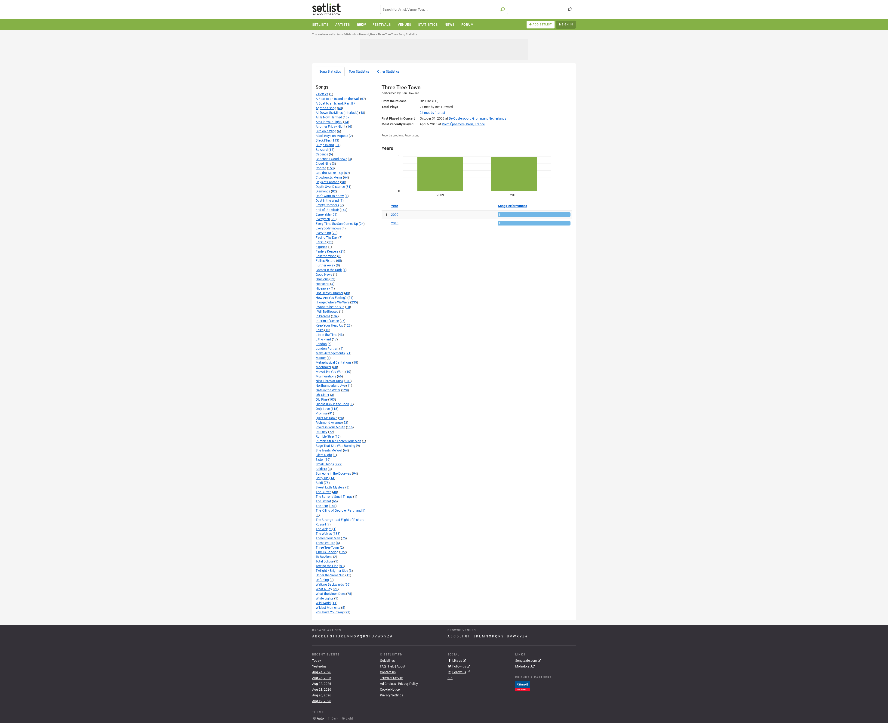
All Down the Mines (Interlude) (337, 112)
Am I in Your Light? (329, 122)
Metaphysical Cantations (334, 362)
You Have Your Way (330, 612)
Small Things (325, 464)
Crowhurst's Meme (329, 177)
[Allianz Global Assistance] (522, 685)
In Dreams (323, 316)
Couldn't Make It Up (329, 173)
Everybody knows (328, 228)
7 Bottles (322, 94)
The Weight (324, 529)
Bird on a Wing (326, 131)
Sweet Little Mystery (330, 487)
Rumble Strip (325, 436)
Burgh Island (325, 145)
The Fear (322, 506)
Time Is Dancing (327, 552)
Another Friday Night (330, 126)
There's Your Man (328, 538)
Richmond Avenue (329, 422)
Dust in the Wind (327, 200)
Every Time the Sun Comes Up (337, 224)
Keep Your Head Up (329, 325)
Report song (411, 135)
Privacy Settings (391, 695)
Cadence (322, 154)
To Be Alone (324, 557)
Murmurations (326, 376)
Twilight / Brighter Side (332, 570)
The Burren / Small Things (334, 496)
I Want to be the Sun (330, 307)
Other (388, 71)
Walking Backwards (330, 584)
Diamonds (323, 191)
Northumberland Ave (330, 385)
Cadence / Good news (331, 159)
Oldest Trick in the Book (332, 404)
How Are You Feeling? (331, 298)
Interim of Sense (327, 321)
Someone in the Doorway (333, 473)
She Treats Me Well (329, 450)
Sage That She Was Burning (335, 446)
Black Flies (323, 140)
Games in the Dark (329, 270)
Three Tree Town (327, 547)
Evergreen (323, 219)
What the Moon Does (330, 594)
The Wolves (324, 533)
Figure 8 (321, 247)
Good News (324, 274)
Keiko (320, 330)
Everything (323, 233)
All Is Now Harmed (329, 117)
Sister (320, 459)
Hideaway (323, 288)
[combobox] (444, 9)
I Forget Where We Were (332, 302)
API (450, 678)
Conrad (321, 168)
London (321, 344)
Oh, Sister (322, 395)
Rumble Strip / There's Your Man (338, 441)
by (432, 112)
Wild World (323, 603)
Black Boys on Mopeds (332, 136)
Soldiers (321, 469)
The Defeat (323, 501)
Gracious (322, 279)
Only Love (323, 409)
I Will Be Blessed (327, 311)
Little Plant (323, 339)
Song (330, 71)
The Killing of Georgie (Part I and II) (340, 510)
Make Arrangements (330, 353)
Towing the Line (327, 566)
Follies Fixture (325, 261)
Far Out (321, 242)
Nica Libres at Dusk (329, 381)
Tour (359, 71)
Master (321, 358)
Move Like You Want (330, 372)
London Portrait (327, 348)
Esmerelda (323, 214)
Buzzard (322, 149)
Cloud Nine (323, 163)
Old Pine (321, 399)
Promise (321, 413)
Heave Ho (323, 284)
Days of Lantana (327, 182)
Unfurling (322, 580)
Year (394, 206)
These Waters (325, 543)
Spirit (319, 483)
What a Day (324, 589)
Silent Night (324, 455)
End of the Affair (327, 210)
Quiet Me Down (326, 418)
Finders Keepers (327, 251)
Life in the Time (326, 335)
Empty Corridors (327, 205)
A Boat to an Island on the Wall (337, 99)
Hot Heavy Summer (329, 293)
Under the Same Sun (330, 575)
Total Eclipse (324, 561)
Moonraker (323, 367)
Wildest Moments (328, 607)
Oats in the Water (328, 390)
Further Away (325, 265)
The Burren (323, 492)
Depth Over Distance (330, 186)
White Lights (324, 598)
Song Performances (512, 206)
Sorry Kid (322, 478)
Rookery (321, 432)
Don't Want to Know (330, 196)
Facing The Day (327, 237)
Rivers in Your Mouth (330, 427)
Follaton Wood (326, 256)
